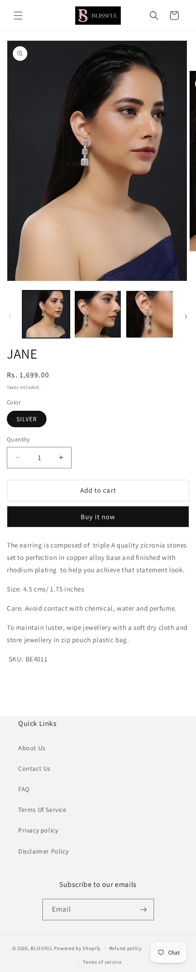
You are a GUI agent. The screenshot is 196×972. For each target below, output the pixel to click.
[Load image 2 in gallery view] (98, 314)
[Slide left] (10, 316)
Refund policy (125, 948)
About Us (32, 748)
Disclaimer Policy (43, 851)
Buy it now (98, 516)
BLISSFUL (42, 948)
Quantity (18, 439)
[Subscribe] (144, 909)
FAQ (24, 789)
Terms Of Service (42, 810)
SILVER (26, 419)
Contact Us (34, 768)
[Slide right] (186, 316)
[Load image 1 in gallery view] (46, 314)
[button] (18, 15)
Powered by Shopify (77, 948)
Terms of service (102, 962)
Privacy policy (38, 830)
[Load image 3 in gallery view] (149, 314)
